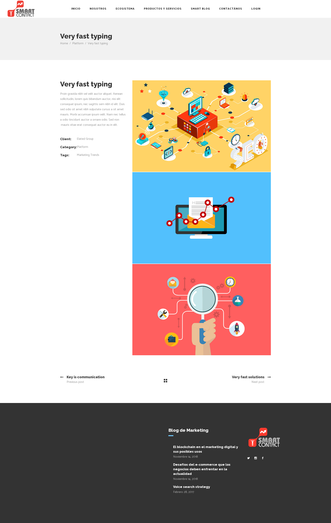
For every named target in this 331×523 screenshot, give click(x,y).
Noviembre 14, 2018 (185, 456)
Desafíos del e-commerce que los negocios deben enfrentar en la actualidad (201, 469)
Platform (78, 43)
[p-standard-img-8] (201, 218)
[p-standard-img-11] (201, 309)
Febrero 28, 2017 (183, 492)
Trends (94, 155)
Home (64, 43)
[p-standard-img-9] (201, 126)
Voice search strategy (191, 487)
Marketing (83, 155)
